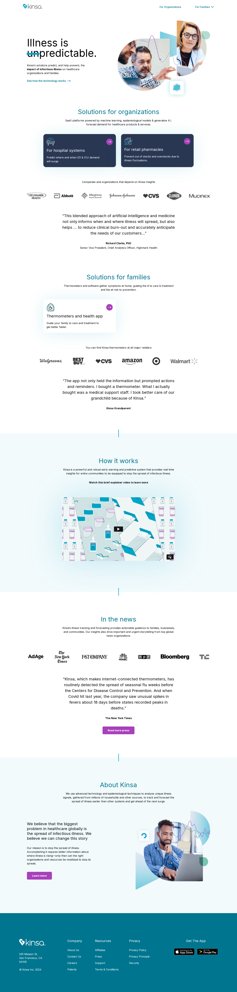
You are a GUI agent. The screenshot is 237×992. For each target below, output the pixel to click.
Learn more (39, 875)
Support (100, 963)
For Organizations (170, 7)
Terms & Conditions (107, 969)
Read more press (118, 730)
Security (134, 963)
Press (98, 956)
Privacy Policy (137, 950)
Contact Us (74, 956)
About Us (73, 950)
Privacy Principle (139, 956)
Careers (72, 963)
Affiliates (100, 950)
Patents (72, 969)
